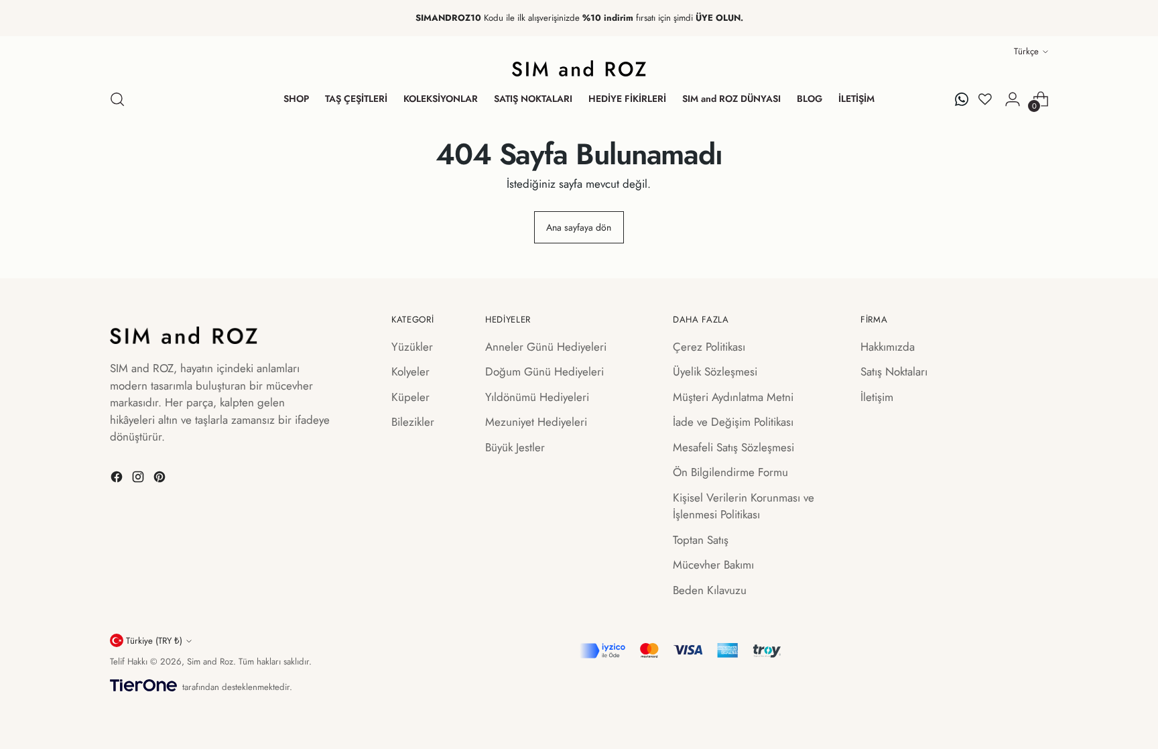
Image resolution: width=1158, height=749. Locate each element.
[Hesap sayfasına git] (1012, 99)
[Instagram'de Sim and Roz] (139, 479)
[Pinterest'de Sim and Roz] (161, 479)
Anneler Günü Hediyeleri (545, 347)
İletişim (876, 397)
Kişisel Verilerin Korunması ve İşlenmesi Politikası (743, 506)
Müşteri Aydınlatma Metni (733, 397)
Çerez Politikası (709, 347)
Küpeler (410, 397)
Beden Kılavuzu (710, 590)
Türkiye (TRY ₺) (154, 640)
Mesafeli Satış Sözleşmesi (733, 447)
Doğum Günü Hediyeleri (544, 371)
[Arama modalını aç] (117, 99)
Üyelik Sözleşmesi (715, 371)
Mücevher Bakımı (713, 565)
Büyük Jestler (515, 447)
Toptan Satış (700, 540)
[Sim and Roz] (579, 68)
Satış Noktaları (893, 371)
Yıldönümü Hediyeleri (537, 397)
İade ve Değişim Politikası (733, 422)
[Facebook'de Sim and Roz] (118, 479)
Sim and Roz (210, 661)
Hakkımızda (887, 347)
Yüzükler (412, 347)
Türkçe (1026, 51)
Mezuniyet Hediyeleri (536, 422)
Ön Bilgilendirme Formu (730, 472)
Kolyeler (410, 371)
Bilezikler (412, 422)
